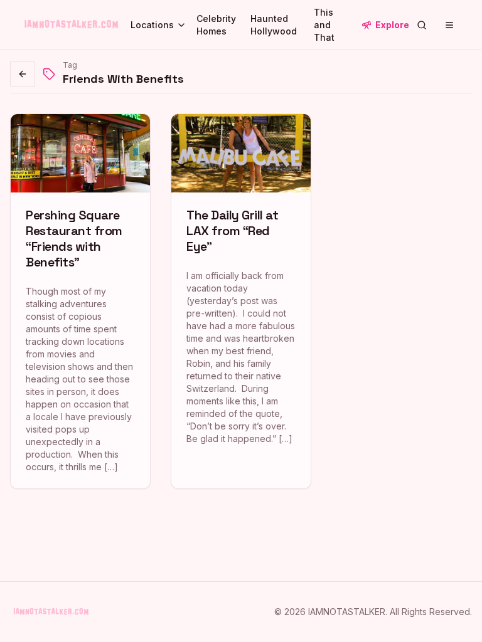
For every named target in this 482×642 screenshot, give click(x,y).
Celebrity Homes (216, 24)
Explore (392, 24)
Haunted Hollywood (273, 24)
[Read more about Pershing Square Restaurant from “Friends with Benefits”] (80, 301)
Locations (152, 24)
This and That (324, 25)
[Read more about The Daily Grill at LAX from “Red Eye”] (241, 301)
